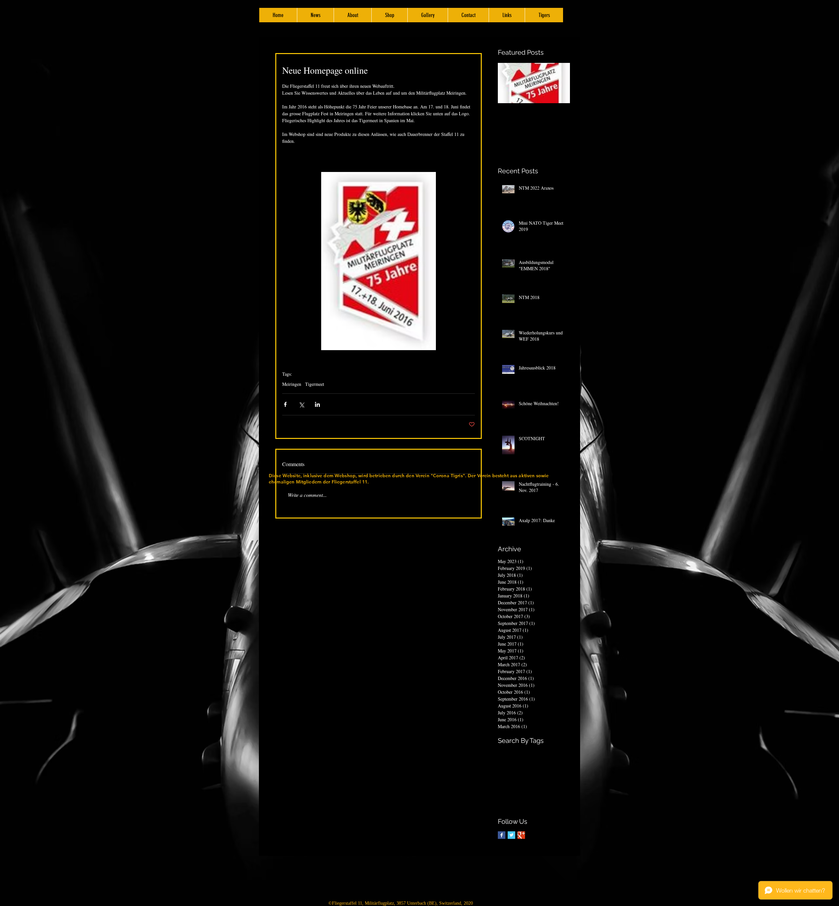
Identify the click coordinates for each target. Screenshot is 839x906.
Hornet (504, 784)
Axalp (529, 752)
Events (562, 752)
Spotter (533, 794)
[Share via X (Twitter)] (301, 404)
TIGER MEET (511, 804)
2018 (515, 752)
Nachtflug (546, 784)
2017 (502, 752)
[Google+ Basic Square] (521, 835)
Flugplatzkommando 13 (519, 773)
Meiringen (291, 384)
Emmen (546, 752)
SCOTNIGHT (510, 794)
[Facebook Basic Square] (501, 835)
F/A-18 (504, 763)
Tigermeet (314, 384)
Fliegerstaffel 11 (530, 763)
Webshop (559, 804)
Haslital (552, 773)
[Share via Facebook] (285, 404)
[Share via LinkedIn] (317, 404)
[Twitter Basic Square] (511, 835)
